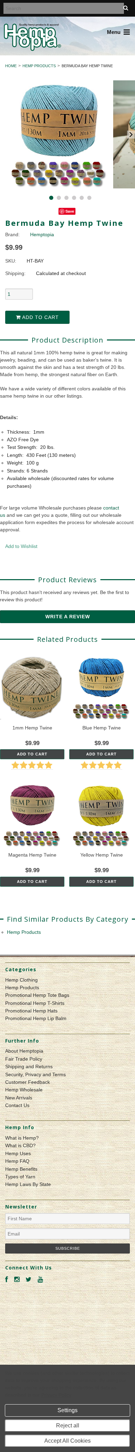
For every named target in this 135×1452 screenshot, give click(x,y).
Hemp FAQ (17, 1161)
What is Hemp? (22, 1138)
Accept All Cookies (67, 1441)
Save (69, 211)
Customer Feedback (27, 1082)
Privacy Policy (56, 1395)
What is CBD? (20, 1145)
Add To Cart (32, 754)
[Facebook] (6, 1280)
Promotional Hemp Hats (31, 1010)
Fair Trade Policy (23, 1059)
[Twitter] (29, 1280)
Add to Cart (40, 317)
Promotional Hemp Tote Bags (37, 995)
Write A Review (67, 616)
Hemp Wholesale (24, 1089)
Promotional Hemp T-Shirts (34, 1003)
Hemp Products (39, 66)
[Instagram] (16, 1280)
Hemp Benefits (21, 1169)
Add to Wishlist (21, 546)
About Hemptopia (24, 1051)
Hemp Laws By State (28, 1184)
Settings (67, 1410)
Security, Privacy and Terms (35, 1074)
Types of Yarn (20, 1176)
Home (11, 66)
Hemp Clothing (21, 980)
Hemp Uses (18, 1153)
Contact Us (17, 1105)
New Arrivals (18, 1097)
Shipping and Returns (29, 1066)
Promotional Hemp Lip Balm (35, 1018)
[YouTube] (40, 1280)
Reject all (67, 1425)
